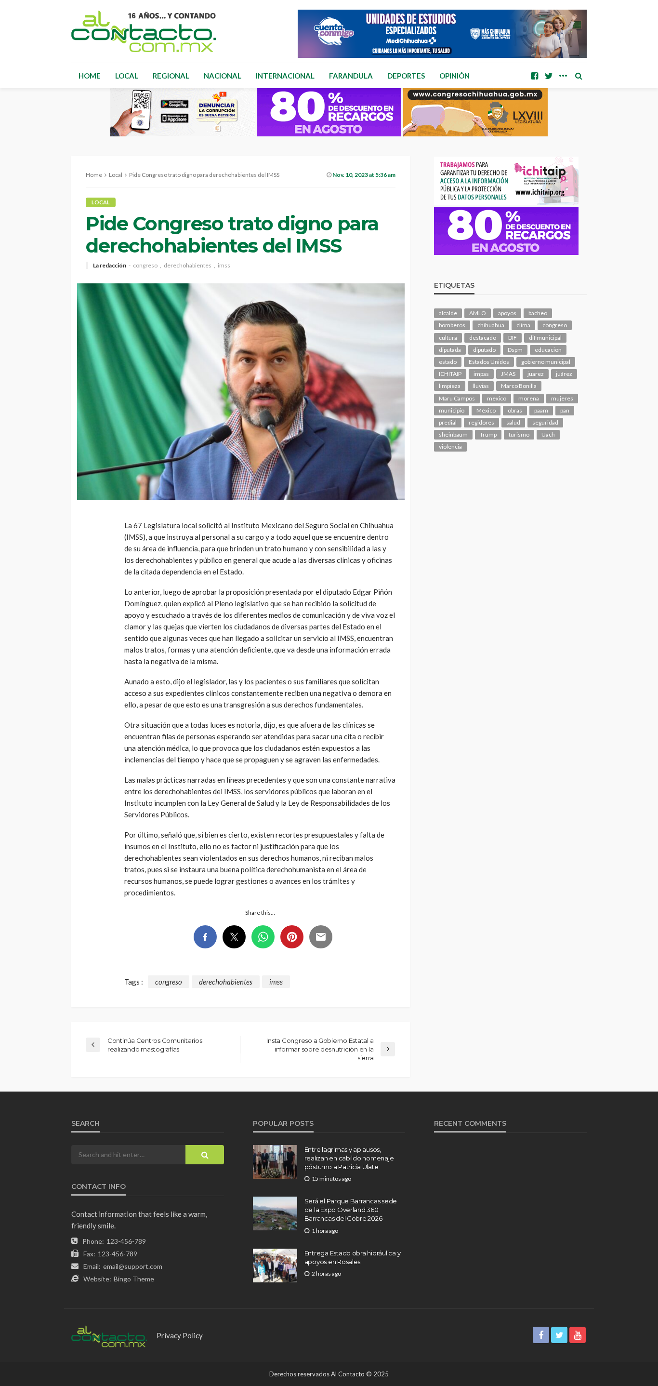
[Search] (578, 75)
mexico (496, 398)
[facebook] (534, 75)
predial (448, 422)
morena (528, 398)
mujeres (562, 398)
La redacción (109, 265)
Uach (548, 434)
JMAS (508, 373)
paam (541, 410)
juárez (564, 373)
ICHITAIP (450, 373)
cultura (448, 337)
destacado (482, 337)
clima (523, 325)
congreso (145, 265)
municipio (451, 410)
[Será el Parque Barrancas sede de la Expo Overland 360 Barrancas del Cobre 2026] (275, 1213)
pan (564, 410)
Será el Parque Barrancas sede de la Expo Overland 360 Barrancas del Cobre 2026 (350, 1209)
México (486, 410)
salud (513, 422)
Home (90, 75)
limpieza (450, 385)
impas (481, 373)
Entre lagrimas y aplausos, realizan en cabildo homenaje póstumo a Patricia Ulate (349, 1158)
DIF (512, 337)
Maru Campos (457, 398)
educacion (548, 349)
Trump (488, 434)
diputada (450, 349)
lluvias (481, 385)
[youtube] (577, 1335)
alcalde (448, 313)
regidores (481, 422)
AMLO (477, 313)
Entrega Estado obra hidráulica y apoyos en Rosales (352, 1257)
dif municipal (545, 337)
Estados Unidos (489, 361)
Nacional (222, 75)
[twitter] (548, 75)
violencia (450, 446)
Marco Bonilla (519, 385)
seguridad (545, 422)
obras (515, 410)
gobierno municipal (545, 361)
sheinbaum (453, 434)
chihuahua (490, 325)
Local (126, 75)
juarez (535, 373)
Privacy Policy (180, 1335)
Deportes (406, 75)
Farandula (351, 75)
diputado (484, 349)
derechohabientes (187, 265)
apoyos (507, 313)
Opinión (454, 75)
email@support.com (132, 1266)
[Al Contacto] (143, 31)
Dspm (515, 349)
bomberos (452, 325)
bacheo (537, 313)
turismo (519, 434)
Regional (171, 75)
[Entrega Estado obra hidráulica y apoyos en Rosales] (275, 1265)
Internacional (285, 75)
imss (224, 265)
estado (448, 361)
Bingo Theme (134, 1279)
